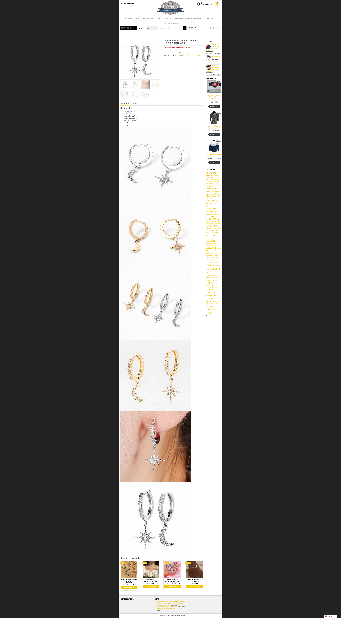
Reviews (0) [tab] (136, 104)
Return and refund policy (194, 18)
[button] (157, 42)
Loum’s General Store (170, 23)
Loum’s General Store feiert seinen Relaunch (169, 608)
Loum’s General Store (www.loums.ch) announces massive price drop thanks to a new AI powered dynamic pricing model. (171, 603)
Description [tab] (125, 104)
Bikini (213, 183)
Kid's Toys (211, 225)
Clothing (209, 198)
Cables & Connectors (212, 187)
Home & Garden (211, 217)
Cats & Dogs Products (213, 195)
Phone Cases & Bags (212, 258)
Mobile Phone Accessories (212, 235)
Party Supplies (211, 254)
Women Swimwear (211, 309)
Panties (212, 251)
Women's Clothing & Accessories (211, 294)
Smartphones (212, 263)
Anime (212, 172)
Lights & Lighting (213, 228)
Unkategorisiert (211, 287)
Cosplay (212, 211)
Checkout (159, 18)
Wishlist (138, 18)
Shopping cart (148, 18)
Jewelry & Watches (214, 223)
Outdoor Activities (213, 249)
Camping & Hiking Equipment (212, 192)
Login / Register (127, 3)
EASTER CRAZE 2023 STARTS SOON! (168, 607)
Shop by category (126, 28)
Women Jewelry (195, 55)
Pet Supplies (211, 256)
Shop (213, 18)
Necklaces (209, 243)
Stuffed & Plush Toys (212, 276)
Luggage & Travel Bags (212, 230)
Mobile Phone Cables (213, 239)
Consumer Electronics (212, 207)
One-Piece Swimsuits (213, 244)
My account (169, 18)
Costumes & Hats (210, 214)
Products (128, 18)
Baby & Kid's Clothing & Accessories (213, 178)
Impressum (179, 18)
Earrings (188, 55)
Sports (213, 270)
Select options (129, 587)
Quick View (137, 562)
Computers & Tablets (211, 202)
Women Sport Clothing (213, 302)
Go (185, 28)
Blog (207, 18)
